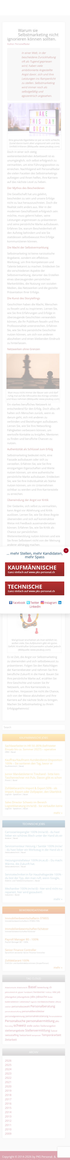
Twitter (34, 603)
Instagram (50, 603)
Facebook (19, 603)
